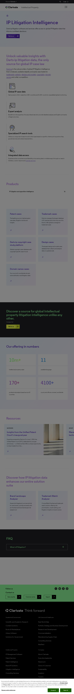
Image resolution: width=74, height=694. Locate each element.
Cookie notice (63, 683)
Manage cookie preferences (8, 690)
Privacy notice (7, 685)
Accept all (53, 690)
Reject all (65, 690)
